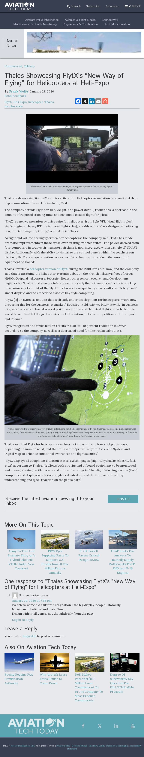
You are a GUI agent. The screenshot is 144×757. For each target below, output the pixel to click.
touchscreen (13, 106)
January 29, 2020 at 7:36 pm (32, 600)
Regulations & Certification (80, 24)
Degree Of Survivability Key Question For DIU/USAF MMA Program (122, 683)
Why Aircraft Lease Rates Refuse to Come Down (53, 679)
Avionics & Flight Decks (80, 20)
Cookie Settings (79, 745)
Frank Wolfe (18, 91)
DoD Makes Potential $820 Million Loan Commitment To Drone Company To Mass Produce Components (89, 687)
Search (75, 6)
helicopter (35, 102)
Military (29, 66)
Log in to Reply (22, 620)
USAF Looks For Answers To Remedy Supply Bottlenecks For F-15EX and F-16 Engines (122, 561)
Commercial (13, 66)
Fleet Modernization (117, 24)
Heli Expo (20, 102)
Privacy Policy (63, 745)
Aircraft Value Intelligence (42, 20)
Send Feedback (15, 96)
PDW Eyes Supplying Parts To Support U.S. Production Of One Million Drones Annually (55, 561)
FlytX (8, 102)
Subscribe (93, 6)
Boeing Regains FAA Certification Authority (18, 679)
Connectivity (110, 20)
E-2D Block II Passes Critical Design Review (88, 555)
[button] (133, 6)
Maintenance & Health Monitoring (35, 24)
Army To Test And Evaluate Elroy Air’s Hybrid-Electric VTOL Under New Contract (21, 559)
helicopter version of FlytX (49, 269)
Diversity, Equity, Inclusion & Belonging (108, 745)
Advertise (112, 6)
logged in (29, 636)
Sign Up (123, 499)
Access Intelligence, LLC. (23, 745)
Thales (49, 102)
